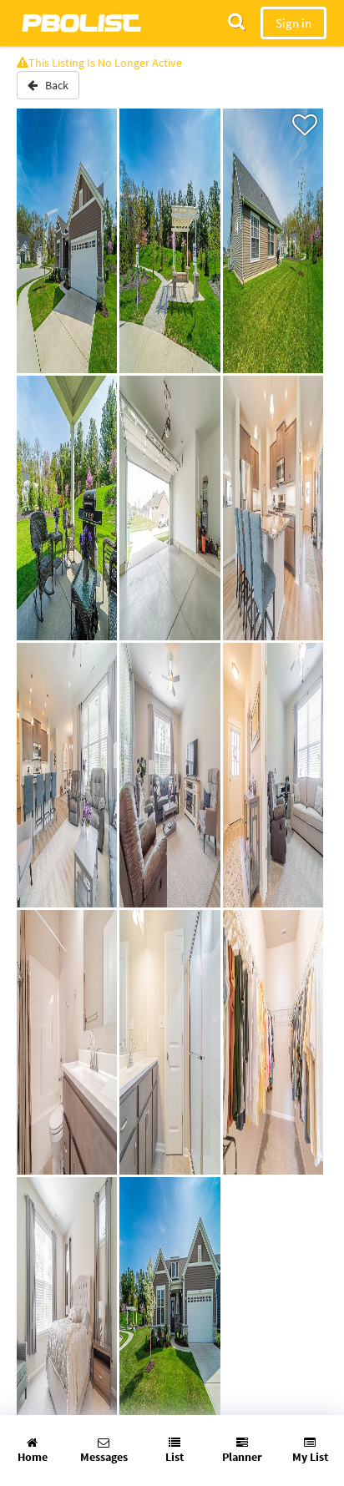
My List (310, 1456)
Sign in (293, 23)
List (174, 1456)
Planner (242, 1456)
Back (53, 85)
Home (33, 1456)
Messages (104, 1456)
